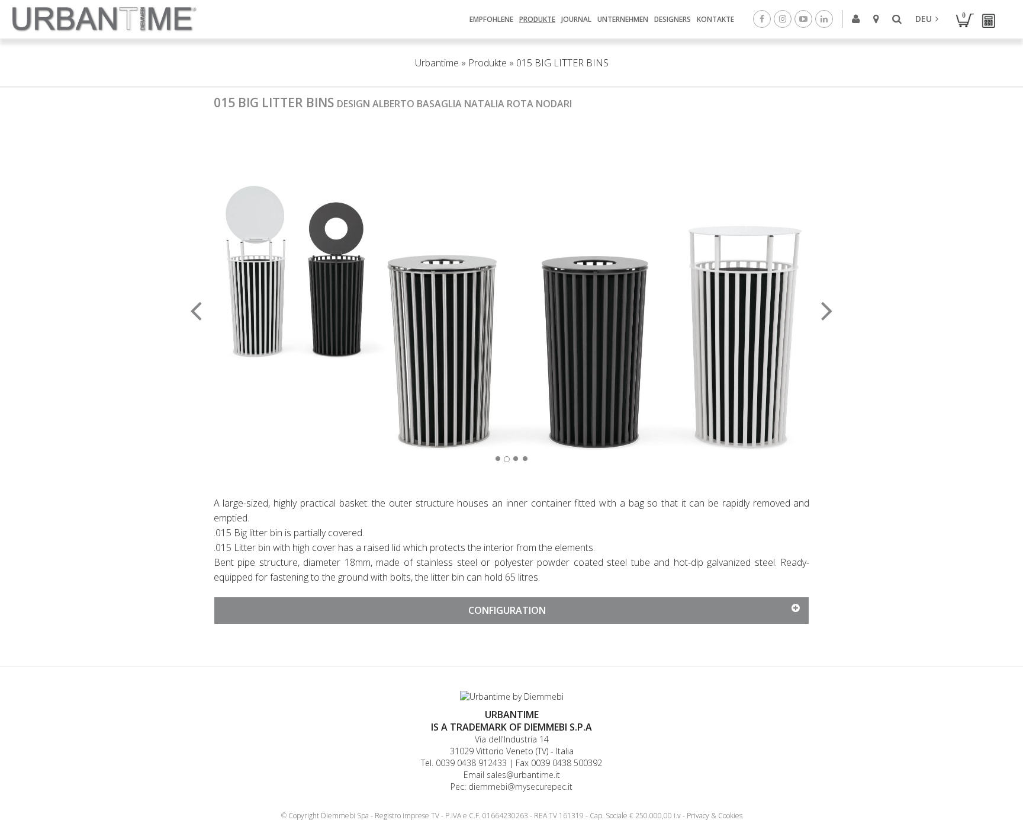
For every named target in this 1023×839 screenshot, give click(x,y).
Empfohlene (491, 19)
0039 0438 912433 (471, 762)
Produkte (537, 19)
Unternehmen (622, 19)
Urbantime (437, 62)
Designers (672, 19)
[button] (258, 302)
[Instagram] (784, 18)
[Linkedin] (825, 18)
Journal (576, 19)
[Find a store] (877, 18)
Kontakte (715, 19)
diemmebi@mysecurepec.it (520, 786)
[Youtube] (804, 18)
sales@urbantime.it (523, 774)
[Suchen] (898, 19)
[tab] (511, 610)
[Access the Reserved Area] (857, 18)
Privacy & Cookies (714, 816)
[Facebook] (763, 18)
